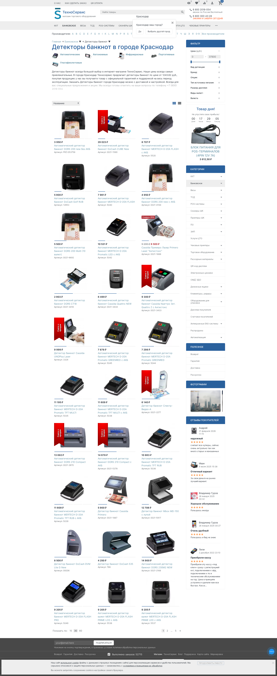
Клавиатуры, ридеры (201, 293)
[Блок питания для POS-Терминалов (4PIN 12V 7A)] (205, 133)
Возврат (195, 354)
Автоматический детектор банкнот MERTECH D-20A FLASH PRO (72, 616)
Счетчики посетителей (202, 316)
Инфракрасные (134, 54)
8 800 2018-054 (202, 9)
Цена (196, 51)
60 (80, 630)
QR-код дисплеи (199, 266)
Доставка (195, 368)
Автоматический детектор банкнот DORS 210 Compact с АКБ (114, 462)
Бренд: (194, 72)
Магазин (158, 654)
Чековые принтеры (199, 25)
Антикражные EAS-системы (204, 323)
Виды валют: (197, 93)
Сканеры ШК (125, 25)
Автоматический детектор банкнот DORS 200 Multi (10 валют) (69, 251)
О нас (57, 3)
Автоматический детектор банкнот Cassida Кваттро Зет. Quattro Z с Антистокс (158, 304)
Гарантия (195, 361)
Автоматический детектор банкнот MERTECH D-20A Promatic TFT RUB (157, 462)
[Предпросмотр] (73, 124)
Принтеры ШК (197, 217)
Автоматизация (198, 337)
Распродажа (197, 330)
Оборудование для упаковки (200, 301)
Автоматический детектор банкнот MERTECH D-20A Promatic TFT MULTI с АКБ (113, 409)
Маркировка (216, 654)
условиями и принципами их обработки (142, 665)
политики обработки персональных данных (134, 647)
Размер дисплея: (199, 88)
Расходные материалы (202, 259)
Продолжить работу (210, 663)
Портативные (166, 54)
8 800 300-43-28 (202, 16)
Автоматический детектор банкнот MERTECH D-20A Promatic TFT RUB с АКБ (69, 515)
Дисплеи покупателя (201, 310)
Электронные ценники (202, 273)
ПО (192, 224)
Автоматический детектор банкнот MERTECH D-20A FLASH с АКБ (160, 149)
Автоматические (70, 54)
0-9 (198, 33)
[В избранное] (89, 111)
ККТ (56, 25)
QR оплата (97, 3)
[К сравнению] (85, 111)
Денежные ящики (199, 286)
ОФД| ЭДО (196, 280)
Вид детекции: (198, 67)
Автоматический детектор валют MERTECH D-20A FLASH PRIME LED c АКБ (159, 616)
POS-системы (106, 25)
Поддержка (190, 654)
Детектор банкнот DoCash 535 (115, 563)
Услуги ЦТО (178, 25)
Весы (83, 25)
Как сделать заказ (75, 3)
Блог (180, 654)
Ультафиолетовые (71, 62)
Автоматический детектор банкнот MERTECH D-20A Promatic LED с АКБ (113, 251)
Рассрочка (196, 375)
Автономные (100, 54)
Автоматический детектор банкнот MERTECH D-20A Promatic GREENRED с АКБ (113, 356)
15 (71, 630)
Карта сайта (203, 654)
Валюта (194, 98)
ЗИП (193, 231)
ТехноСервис (170, 654)
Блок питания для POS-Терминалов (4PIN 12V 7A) (206, 151)
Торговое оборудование (202, 252)
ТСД (92, 25)
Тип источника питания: (202, 82)
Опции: (194, 77)
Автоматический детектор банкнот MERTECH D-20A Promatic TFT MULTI (69, 409)
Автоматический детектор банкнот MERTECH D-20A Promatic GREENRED (157, 356)
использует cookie (70, 662)
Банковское (69, 25)
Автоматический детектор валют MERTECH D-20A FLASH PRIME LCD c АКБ (115, 616)
